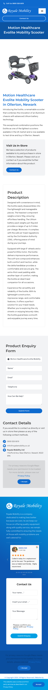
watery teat (22, 548)
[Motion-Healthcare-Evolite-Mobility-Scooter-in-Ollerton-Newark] (24, 69)
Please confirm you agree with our (23, 627)
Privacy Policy (24, 476)
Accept (38, 684)
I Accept (24, 482)
